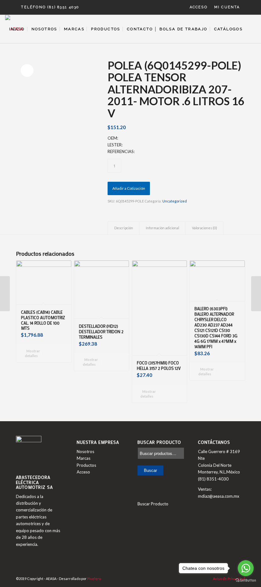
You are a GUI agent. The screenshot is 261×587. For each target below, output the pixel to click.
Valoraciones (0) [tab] (204, 228)
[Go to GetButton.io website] (246, 580)
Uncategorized (174, 201)
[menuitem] (199, 7)
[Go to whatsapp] (246, 568)
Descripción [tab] (123, 228)
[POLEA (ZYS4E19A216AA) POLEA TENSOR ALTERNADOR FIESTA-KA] (5, 293)
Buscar (150, 470)
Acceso (199, 7)
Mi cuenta (227, 7)
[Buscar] (251, 29)
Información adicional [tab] (162, 228)
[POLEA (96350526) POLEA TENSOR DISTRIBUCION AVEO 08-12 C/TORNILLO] (256, 293)
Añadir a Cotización (128, 188)
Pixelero (94, 578)
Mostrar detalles (32, 353)
